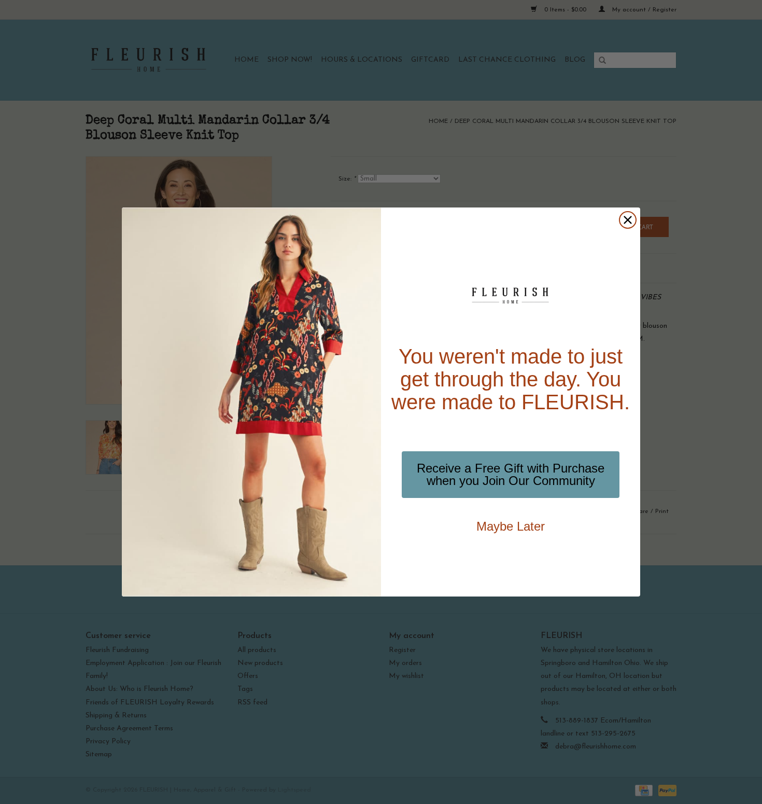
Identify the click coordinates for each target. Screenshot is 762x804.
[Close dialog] (627, 220)
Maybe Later (510, 526)
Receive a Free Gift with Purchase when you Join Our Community (510, 474)
